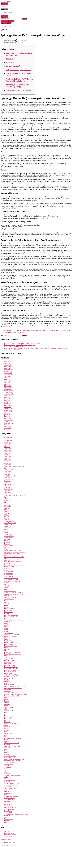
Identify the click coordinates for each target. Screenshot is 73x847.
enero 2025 (7, 387)
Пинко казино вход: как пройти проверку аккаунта (19, 345)
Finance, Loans (8, 612)
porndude (7, 728)
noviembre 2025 (8, 371)
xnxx (5, 817)
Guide (6, 639)
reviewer (6, 752)
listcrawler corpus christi (11, 668)
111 (5, 461)
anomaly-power (8, 526)
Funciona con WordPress (8, 842)
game (5, 626)
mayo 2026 (7, 361)
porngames (7, 730)
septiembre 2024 (9, 394)
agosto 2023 (7, 413)
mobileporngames (9, 684)
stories (6, 777)
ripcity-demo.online (9, 757)
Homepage (7, 647)
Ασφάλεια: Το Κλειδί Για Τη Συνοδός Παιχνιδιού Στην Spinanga (19, 80)
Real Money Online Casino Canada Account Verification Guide (22, 343)
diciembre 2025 (8, 369)
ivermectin (7, 655)
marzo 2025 (7, 384)
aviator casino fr (8, 537)
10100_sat (7, 447)
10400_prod (7, 456)
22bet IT (6, 498)
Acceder (6, 831)
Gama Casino (8, 621)
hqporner (6, 649)
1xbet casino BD (9, 484)
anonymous (7, 528)
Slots (5, 770)
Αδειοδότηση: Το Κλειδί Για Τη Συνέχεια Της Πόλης (17, 86)
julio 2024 (7, 397)
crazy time (7, 595)
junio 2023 (7, 416)
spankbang (7, 773)
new (5, 697)
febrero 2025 (7, 386)
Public (6, 739)
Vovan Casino (8, 811)
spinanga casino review (24, 203)
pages (5, 714)
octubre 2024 (8, 392)
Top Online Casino (9, 798)
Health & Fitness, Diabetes (11, 642)
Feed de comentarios (10, 834)
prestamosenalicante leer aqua (12, 738)
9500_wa (7, 510)
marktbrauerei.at (8, 678)
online (6, 705)
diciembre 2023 (8, 408)
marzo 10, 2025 (21, 42)
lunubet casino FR (9, 673)
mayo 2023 (7, 418)
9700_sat (6, 513)
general (6, 631)
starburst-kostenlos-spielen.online (13, 775)
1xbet (5, 482)
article (6, 529)
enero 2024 (7, 407)
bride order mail (8, 563)
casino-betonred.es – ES (11, 579)
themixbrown (8, 793)
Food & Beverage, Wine (11, 615)
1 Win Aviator (8, 440)
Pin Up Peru (7, 718)
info (5, 650)
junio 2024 (7, 399)
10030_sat (7, 445)
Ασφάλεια (9, 59)
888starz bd (7, 506)
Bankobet (7, 542)
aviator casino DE (9, 536)
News (6, 699)
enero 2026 (7, 368)
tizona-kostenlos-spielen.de (11, 796)
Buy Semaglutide (9, 566)
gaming (6, 629)
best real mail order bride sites (12, 550)
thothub (6, 794)
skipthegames (8, 767)
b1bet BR (7, 539)
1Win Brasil (7, 471)
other (5, 709)
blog (5, 558)
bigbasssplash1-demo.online (12, 553)
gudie (5, 638)
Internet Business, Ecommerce (12, 654)
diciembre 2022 (8, 420)
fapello (6, 605)
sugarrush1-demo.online (11, 785)
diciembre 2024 (8, 389)
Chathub (6, 586)
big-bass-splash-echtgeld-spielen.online (15, 552)
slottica (6, 772)
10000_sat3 (7, 443)
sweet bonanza (8, 786)
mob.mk (6, 683)
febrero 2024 (7, 405)
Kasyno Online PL (9, 660)
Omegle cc (7, 702)
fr (4, 618)
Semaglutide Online (9, 762)
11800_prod (7, 464)
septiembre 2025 (9, 374)
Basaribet (7, 544)
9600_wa (7, 511)
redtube (6, 749)
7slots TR (7, 505)
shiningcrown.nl (8, 764)
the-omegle (7, 791)
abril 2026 (7, 363)
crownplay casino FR (10, 597)
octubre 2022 (8, 421)
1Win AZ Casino (9, 469)
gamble (6, 623)
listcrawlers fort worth (10, 671)
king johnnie (7, 663)
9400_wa (7, 508)
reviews (6, 754)
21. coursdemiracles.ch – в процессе (14, 495)
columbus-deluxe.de (10, 591)
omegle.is (7, 704)
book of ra (7, 560)
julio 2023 (7, 415)
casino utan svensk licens (11, 578)
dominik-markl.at (9, 599)
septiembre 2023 (9, 411)
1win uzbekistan (8, 479)
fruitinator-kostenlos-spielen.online (14, 620)
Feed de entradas (9, 833)
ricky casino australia (10, 756)
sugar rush (7, 781)
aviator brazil (8, 534)
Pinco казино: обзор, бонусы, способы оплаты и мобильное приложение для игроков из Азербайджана (35, 348)
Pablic (6, 712)
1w (5, 468)
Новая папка (8, 820)
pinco (5, 720)
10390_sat (7, 455)
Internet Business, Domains (12, 652)
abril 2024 (7, 402)
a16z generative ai (9, 521)
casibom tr (7, 568)
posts (5, 735)
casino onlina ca (8, 573)
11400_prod (7, 463)
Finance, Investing (9, 610)
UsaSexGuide (8, 804)
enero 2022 (7, 428)
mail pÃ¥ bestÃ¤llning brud (12, 675)
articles (6, 531)
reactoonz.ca (7, 748)
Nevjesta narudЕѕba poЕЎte (12, 696)
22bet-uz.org (7, 500)
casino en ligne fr (9, 571)
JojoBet (6, 657)
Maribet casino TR (9, 676)
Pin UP (6, 715)
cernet (6, 583)
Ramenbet (7, 744)
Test (5, 790)
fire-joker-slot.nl (8, 613)
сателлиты (7, 824)
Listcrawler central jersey (11, 667)
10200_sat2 (7, 451)
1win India (7, 474)
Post (5, 731)
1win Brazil (7, 473)
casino (6, 570)
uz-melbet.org (8, 806)
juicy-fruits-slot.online (10, 659)
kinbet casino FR (9, 662)
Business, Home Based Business (13, 565)
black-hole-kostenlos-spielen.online (14, 557)
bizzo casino (7, 555)
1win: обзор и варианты (11, 349)
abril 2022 (7, 424)
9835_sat (6, 516)
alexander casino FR (10, 523)
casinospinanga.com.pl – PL (12, 581)
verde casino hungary (10, 807)
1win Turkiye (8, 477)
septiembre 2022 (9, 423)
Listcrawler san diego (10, 670)
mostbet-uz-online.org (10, 693)
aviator (6, 532)
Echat (5, 600)
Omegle (6, 701)
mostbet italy (7, 689)
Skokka (6, 769)
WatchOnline (8, 812)
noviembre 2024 (8, 390)
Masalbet (6, 680)
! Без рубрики (8, 437)
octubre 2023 (8, 410)
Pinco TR (7, 722)
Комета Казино (8, 819)
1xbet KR (7, 487)
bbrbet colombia (8, 545)
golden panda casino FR (11, 636)
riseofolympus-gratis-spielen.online (14, 759)
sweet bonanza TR (9, 788)
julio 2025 (7, 378)
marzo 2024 (7, 403)
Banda (6, 540)
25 (5, 502)
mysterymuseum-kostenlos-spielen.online (15, 694)
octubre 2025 (8, 373)
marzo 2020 (7, 429)
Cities (5, 589)
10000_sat (7, 442)
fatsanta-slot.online (9, 608)
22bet (5, 497)
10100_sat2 (7, 448)
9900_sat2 (7, 519)
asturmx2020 (23, 40)
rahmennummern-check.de (11, 743)
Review (6, 751)
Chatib (6, 587)
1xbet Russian (8, 492)
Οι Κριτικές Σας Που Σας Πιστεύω (18, 90)
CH (5, 584)
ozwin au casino (8, 710)
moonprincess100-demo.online (13, 688)
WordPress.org (8, 836)
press (5, 736)
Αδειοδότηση (10, 62)
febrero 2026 (7, 366)
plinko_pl (7, 726)
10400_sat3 (7, 460)
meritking (7, 681)
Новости (7, 822)
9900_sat (6, 518)
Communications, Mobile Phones (13, 592)
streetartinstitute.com (10, 780)
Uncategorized (5, 31)
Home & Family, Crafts (10, 644)
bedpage (6, 549)
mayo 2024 (7, 400)
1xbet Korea (7, 485)
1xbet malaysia (8, 489)
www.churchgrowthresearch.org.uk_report (16, 814)
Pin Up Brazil (8, 717)
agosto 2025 (7, 376)
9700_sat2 (7, 515)
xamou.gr (7, 815)
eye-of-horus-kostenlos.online (12, 604)
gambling (7, 625)
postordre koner (8, 733)
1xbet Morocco (8, 490)
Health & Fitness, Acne (10, 641)
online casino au (8, 707)
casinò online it (8, 576)
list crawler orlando (9, 665)
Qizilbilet (6, 741)
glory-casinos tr (8, 633)
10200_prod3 (8, 450)
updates (6, 803)
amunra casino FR (9, 524)
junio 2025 (7, 379)
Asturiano (3, 6)
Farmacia (6, 607)
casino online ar (8, 574)
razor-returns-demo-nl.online (12, 746)
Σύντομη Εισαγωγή (13, 66)
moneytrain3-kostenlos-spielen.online (14, 686)
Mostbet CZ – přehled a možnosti (13, 346)
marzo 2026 (7, 365)
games (6, 628)
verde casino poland (9, 809)
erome (6, 602)
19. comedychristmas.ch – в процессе (15, 466)
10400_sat (7, 458)
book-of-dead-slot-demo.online (13, 561)
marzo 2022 (7, 426)
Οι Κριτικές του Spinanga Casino (18, 70)
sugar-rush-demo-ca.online (11, 783)
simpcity (6, 765)
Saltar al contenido (6, 1)
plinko (6, 725)
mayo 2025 (7, 381)
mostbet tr (7, 691)
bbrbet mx (7, 547)
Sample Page (8, 12)
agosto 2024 (7, 395)
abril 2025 (7, 382)
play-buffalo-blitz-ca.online (11, 723)
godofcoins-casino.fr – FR (11, 634)
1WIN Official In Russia (11, 476)
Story (5, 778)
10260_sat (7, 453)
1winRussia (7, 481)
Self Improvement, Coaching (12, 760)
